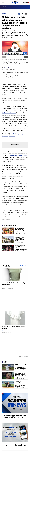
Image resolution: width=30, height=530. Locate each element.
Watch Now (25, 2)
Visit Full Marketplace (23, 265)
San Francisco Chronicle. (9, 113)
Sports (5, 13)
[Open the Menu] (2, 2)
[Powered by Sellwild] (26, 356)
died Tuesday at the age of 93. (18, 155)
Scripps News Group (9, 67)
